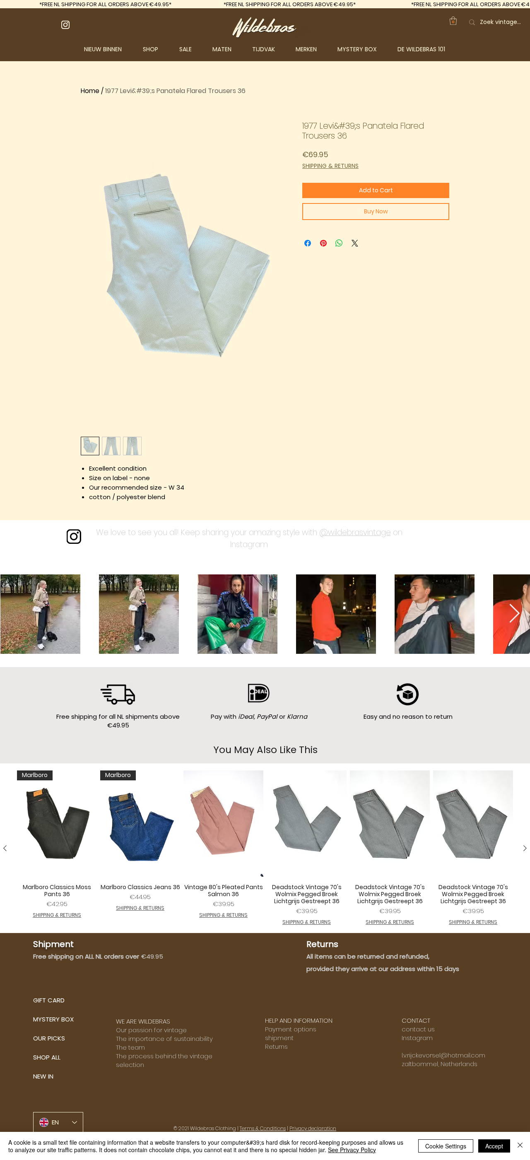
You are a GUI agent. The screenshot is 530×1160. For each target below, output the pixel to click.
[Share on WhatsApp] (339, 243)
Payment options (290, 1029)
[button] (157, 49)
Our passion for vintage (151, 1030)
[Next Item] (514, 614)
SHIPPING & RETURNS (330, 166)
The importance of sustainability (164, 1038)
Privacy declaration (312, 1128)
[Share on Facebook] (308, 243)
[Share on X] (355, 243)
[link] (453, 21)
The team (130, 1047)
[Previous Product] (5, 848)
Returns (276, 1046)
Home (90, 91)
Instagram (417, 1037)
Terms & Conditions (263, 1128)
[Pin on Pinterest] (323, 243)
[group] (265, 848)
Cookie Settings (445, 1146)
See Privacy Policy (352, 1150)
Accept (494, 1146)
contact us (418, 1029)
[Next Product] (525, 848)
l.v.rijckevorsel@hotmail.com (443, 1055)
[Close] (520, 1145)
